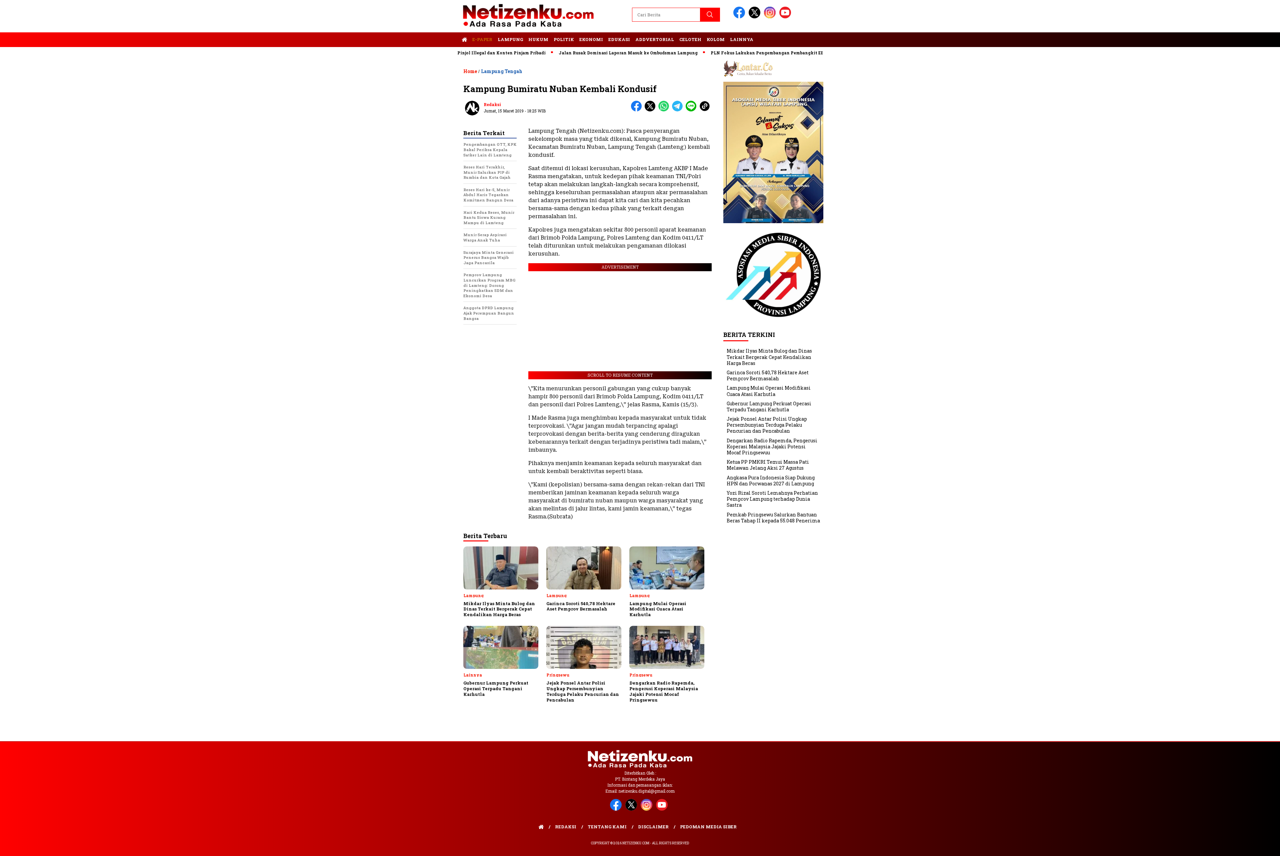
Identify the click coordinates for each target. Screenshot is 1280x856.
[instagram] (771, 16)
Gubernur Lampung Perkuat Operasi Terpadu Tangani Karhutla (769, 406)
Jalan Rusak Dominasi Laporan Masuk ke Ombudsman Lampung (594, 52)
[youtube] (786, 16)
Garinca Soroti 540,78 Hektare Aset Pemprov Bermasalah (768, 375)
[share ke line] (692, 109)
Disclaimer (653, 827)
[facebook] (740, 16)
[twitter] (756, 16)
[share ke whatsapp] (665, 109)
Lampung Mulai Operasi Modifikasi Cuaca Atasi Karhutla (769, 391)
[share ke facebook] (638, 109)
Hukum (538, 39)
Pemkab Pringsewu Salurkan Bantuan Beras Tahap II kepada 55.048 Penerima (773, 517)
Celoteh (690, 39)
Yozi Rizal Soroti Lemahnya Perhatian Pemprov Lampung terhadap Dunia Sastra (772, 499)
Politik (564, 39)
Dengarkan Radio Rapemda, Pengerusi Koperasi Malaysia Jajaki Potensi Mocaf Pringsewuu (772, 446)
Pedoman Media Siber (708, 827)
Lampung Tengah (501, 71)
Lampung (510, 39)
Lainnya (741, 39)
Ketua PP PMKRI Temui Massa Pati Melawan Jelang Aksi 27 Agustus (768, 465)
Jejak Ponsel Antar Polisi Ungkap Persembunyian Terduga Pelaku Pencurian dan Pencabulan (767, 425)
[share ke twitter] (651, 109)
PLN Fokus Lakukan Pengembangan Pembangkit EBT (735, 52)
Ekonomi (591, 39)
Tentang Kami (607, 827)
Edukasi (619, 39)
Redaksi (492, 104)
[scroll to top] (1236, 845)
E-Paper (482, 39)
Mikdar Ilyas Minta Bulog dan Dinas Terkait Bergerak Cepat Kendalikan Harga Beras (769, 357)
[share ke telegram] (679, 109)
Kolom (716, 39)
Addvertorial (654, 39)
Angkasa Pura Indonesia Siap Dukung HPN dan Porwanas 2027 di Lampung (771, 480)
